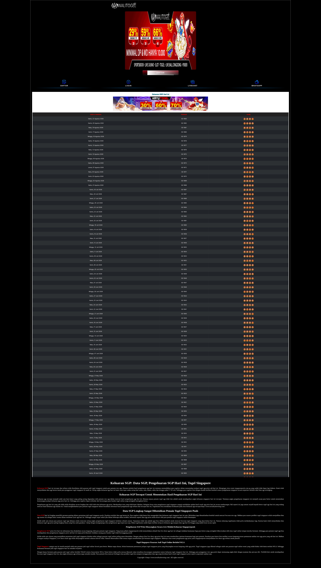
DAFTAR (160, 73)
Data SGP (40, 515)
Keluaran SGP (42, 488)
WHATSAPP (257, 86)
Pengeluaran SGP (43, 531)
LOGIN (128, 86)
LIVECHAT (192, 86)
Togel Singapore (43, 546)
